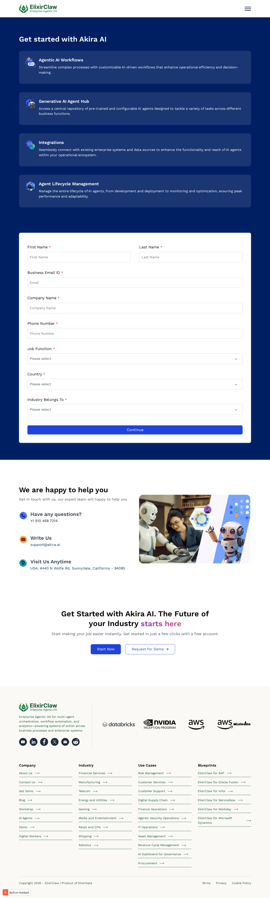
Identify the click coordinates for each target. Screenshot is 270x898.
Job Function (41, 348)
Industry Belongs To (47, 399)
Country (36, 374)
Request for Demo (148, 649)
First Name (39, 247)
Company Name (43, 298)
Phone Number (42, 323)
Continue (135, 429)
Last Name (150, 247)
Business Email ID (45, 272)
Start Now (106, 649)
